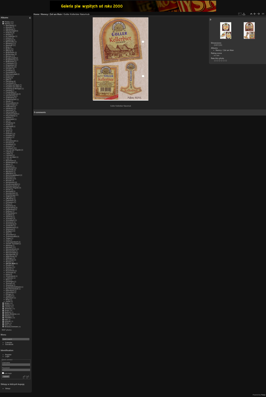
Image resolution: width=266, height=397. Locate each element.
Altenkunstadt (11, 31)
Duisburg (9, 70)
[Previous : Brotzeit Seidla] (255, 14)
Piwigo (263, 395)
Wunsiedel (10, 260)
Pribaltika (8, 317)
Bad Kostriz (10, 42)
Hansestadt (10, 112)
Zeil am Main (11, 263)
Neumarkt (9, 191)
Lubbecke (9, 278)
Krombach (9, 144)
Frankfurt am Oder (12, 87)
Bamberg (9, 43)
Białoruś (8, 312)
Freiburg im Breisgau (13, 88)
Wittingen (9, 258)
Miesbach (9, 171)
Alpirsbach (10, 298)
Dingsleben (10, 65)
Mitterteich (9, 173)
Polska (7, 22)
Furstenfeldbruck (12, 94)
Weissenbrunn (11, 249)
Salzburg (9, 217)
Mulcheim (9, 177)
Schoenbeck (10, 276)
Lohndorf (9, 155)
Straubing (9, 285)
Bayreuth (9, 45)
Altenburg (9, 29)
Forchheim (10, 83)
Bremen (9, 56)
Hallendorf (10, 107)
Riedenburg (10, 209)
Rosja (7, 310)
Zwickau (9, 267)
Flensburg (9, 81)
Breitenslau (10, 54)
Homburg (9, 123)
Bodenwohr (10, 52)
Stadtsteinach (11, 227)
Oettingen (9, 197)
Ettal (7, 79)
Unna (8, 240)
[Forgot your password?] (27, 377)
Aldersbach (10, 290)
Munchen (9, 179)
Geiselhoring (10, 96)
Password (6, 368)
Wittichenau (10, 256)
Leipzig (8, 152)
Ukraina (8, 305)
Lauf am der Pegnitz (13, 150)
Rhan (8, 299)
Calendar (8, 342)
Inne (6, 325)
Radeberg (9, 206)
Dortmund (9, 67)
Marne (8, 164)
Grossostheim (11, 103)
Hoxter (8, 125)
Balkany (8, 316)
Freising (9, 90)
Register (8, 355)
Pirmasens (10, 202)
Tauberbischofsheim (13, 287)
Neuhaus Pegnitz (12, 188)
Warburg (9, 245)
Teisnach (9, 283)
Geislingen (10, 281)
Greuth (8, 101)
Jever (8, 132)
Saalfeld (9, 215)
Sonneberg (10, 224)
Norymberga (10, 195)
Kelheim (9, 134)
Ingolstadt (9, 126)
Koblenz (9, 137)
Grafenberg (10, 97)
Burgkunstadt (11, 58)
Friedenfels (10, 92)
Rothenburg (10, 213)
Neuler (8, 189)
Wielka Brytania (10, 314)
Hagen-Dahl (10, 105)
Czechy (7, 307)
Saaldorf (9, 296)
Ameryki (7, 321)
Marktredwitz (10, 162)
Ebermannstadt (11, 74)
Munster (9, 180)
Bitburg (8, 51)
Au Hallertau (10, 36)
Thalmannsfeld (11, 236)
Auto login (8, 373)
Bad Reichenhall (12, 289)
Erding (8, 78)
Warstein (9, 247)
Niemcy (7, 24)
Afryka (6, 323)
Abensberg (10, 25)
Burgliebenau (11, 60)
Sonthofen (9, 226)
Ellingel (8, 294)
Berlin (8, 49)
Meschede (10, 170)
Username (6, 362)
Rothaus (9, 211)
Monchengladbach (13, 175)
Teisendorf (10, 235)
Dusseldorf (10, 72)
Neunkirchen (10, 193)
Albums (4, 17)
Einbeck (9, 76)
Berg (7, 47)
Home (36, 14)
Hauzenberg (10, 116)
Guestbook (9, 344)
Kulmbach (9, 148)
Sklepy (7, 388)
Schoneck (9, 222)
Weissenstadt (11, 253)
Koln (7, 139)
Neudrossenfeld (12, 184)
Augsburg (9, 40)
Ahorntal (9, 27)
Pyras (8, 204)
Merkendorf (10, 168)
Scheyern (9, 218)
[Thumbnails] (251, 14)
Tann (7, 233)
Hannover (9, 110)
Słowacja (8, 308)
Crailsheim (10, 63)
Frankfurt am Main (12, 85)
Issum (8, 130)
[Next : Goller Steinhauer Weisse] (258, 14)
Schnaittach (10, 220)
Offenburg (9, 198)
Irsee (7, 128)
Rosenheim (10, 271)
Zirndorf (8, 265)
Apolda (8, 34)
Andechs (9, 33)
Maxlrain (9, 166)
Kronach (9, 146)
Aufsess (8, 38)
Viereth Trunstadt (12, 244)
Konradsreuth (11, 141)
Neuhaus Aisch (11, 186)
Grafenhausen (11, 99)
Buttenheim (10, 61)
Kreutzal (9, 143)
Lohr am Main (11, 157)
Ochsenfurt (10, 292)
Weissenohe (10, 251)
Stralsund (9, 229)
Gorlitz (8, 301)
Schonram (9, 272)
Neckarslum (10, 182)
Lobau (8, 153)
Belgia (7, 303)
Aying (8, 274)
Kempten (9, 135)
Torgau (8, 238)
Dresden (9, 69)
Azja (6, 319)
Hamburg (9, 108)
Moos (8, 280)
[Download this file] (244, 14)
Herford (8, 117)
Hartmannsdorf (11, 114)
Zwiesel (8, 269)
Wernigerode (11, 254)
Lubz (7, 159)
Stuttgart (9, 231)
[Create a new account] (24, 377)
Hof (7, 121)
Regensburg (10, 207)
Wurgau (9, 262)
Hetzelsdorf (10, 119)
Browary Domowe (11, 327)
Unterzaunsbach (12, 242)
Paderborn (10, 200)
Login (7, 356)
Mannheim (10, 161)
